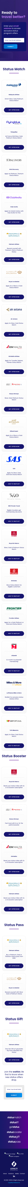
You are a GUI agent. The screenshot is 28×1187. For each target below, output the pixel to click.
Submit (11, 46)
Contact (22, 1173)
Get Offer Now (14, 110)
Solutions (11, 1173)
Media (17, 1173)
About (5, 1173)
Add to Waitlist (14, 484)
